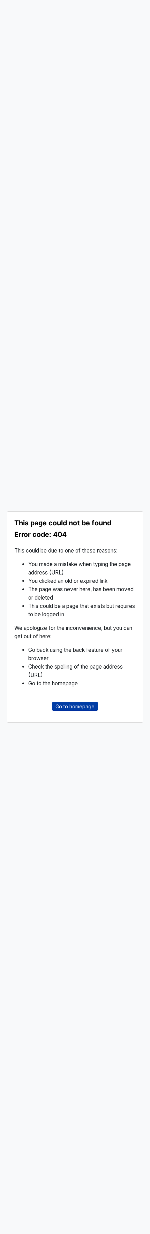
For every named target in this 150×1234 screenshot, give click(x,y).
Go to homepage (75, 706)
